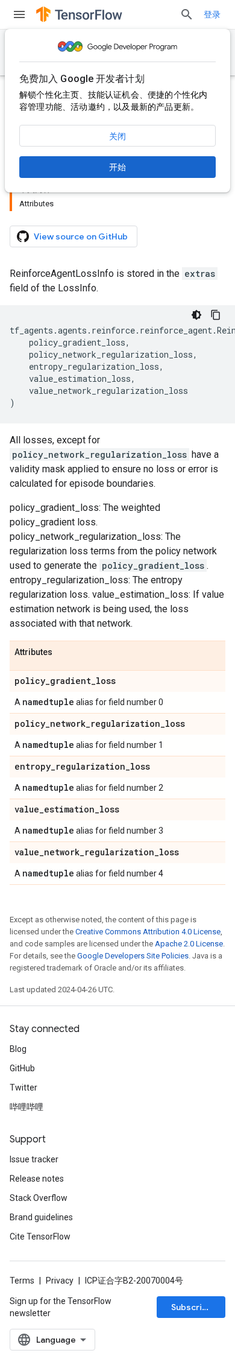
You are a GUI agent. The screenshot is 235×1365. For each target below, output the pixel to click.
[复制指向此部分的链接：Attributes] (64, 652)
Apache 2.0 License (189, 943)
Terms (22, 1280)
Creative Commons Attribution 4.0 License (148, 931)
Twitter (23, 1087)
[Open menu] (19, 14)
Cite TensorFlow (40, 1236)
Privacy (60, 1280)
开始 (117, 167)
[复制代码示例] (215, 315)
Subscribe (192, 1307)
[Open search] (187, 14)
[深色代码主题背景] (196, 315)
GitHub (22, 1068)
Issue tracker (34, 1159)
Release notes (37, 1178)
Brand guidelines (41, 1217)
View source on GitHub (81, 236)
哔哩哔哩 (26, 1107)
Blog (18, 1049)
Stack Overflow (38, 1198)
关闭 (117, 136)
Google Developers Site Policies (133, 955)
